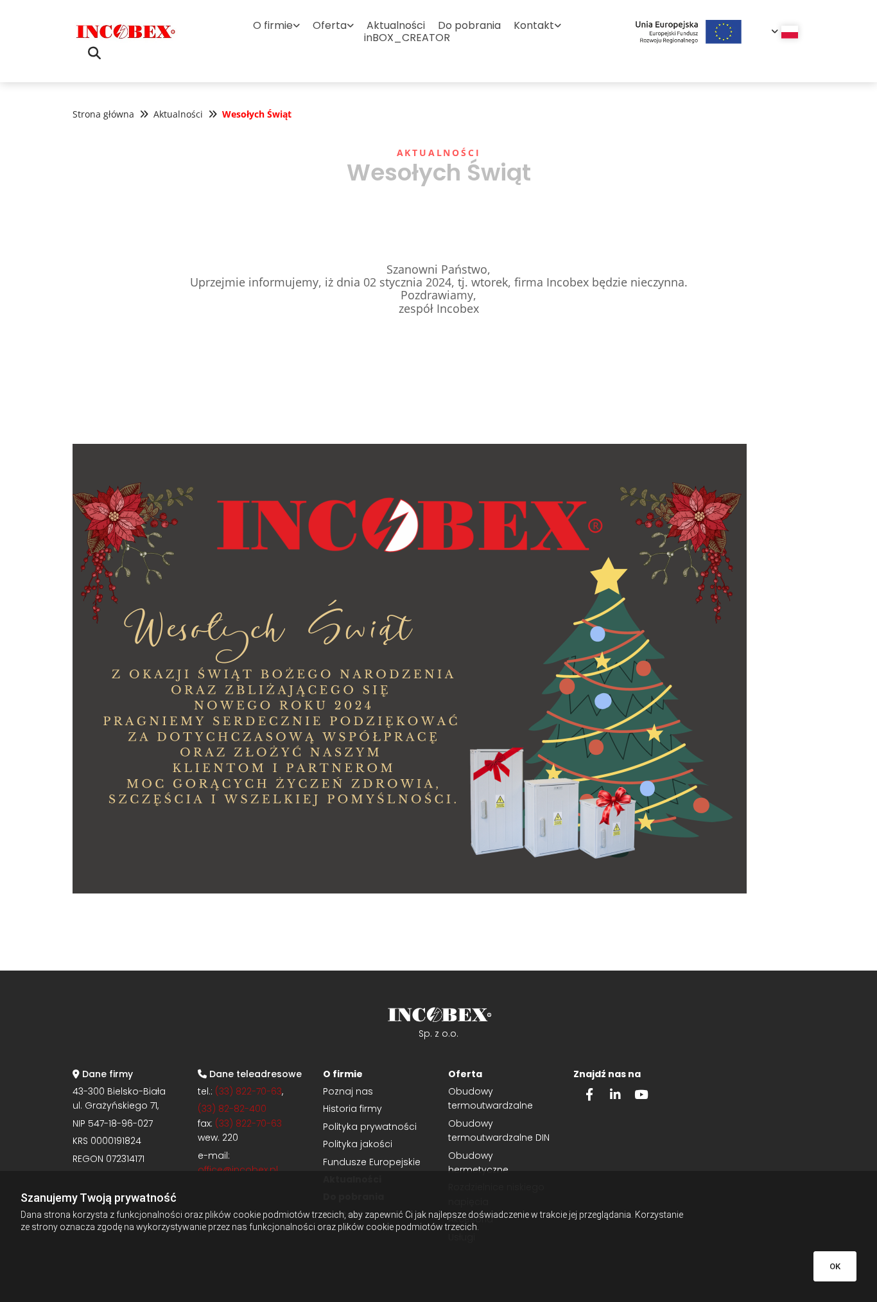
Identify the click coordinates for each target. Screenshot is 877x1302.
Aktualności (396, 25)
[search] (94, 53)
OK (834, 1266)
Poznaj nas (348, 1091)
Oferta (330, 25)
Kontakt (534, 25)
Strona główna (103, 114)
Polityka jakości (357, 1144)
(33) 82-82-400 (232, 1108)
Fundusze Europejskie (372, 1162)
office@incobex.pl (238, 1169)
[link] (276, 25)
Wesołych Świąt (256, 114)
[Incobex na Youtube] (640, 1094)
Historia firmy (352, 1108)
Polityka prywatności (370, 1126)
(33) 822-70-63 (248, 1091)
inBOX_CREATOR (407, 37)
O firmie (273, 25)
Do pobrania (469, 25)
